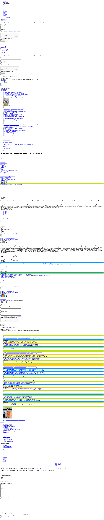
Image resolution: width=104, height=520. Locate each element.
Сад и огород (12, 113)
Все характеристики (4, 221)
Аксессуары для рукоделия (20, 96)
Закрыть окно (3, 47)
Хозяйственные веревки (19, 93)
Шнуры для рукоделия (18, 92)
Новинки (5, 445)
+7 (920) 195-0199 (4, 50)
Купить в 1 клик (11, 235)
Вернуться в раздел (4, 170)
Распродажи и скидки (7, 447)
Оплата (4, 12)
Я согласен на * (12, 497)
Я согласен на (12, 31)
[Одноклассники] (3, 242)
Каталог (2, 422)
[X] (6, 242)
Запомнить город (6, 5)
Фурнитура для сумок (17, 114)
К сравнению (10, 265)
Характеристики (3, 176)
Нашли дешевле (11, 238)
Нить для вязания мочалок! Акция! (25, 106)
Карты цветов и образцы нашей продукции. (31, 97)
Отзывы (4, 10)
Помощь (4, 15)
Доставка (5, 11)
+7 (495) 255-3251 (4, 49)
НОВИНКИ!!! (13, 107)
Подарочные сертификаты (20, 111)
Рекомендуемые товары (8, 448)
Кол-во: (2, 236)
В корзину (8, 234)
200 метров (5, 212)
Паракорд (10, 110)
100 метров (5, 211)
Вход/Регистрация (6, 17)
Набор (1, 172)
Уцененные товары (7, 449)
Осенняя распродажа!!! (18, 109)
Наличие (2, 180)
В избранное (3, 267)
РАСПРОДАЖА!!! (15, 112)
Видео (1, 182)
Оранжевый (5, 218)
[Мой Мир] (4, 242)
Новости (4, 13)
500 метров (5, 213)
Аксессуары (2, 177)
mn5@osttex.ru (57, 465)
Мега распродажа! (13, 105)
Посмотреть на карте (38, 468)
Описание (2, 174)
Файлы (1, 181)
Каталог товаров (4, 89)
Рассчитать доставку (14, 239)
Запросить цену (11, 517)
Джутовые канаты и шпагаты (22, 94)
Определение (5, 2)
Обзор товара (3, 171)
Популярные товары (7, 446)
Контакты (5, 14)
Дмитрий (52, 470)
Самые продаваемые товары (6, 332)
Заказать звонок (3, 19)
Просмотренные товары (5, 333)
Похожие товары (3, 179)
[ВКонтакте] (1, 242)
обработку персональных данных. (15, 31)
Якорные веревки (15, 115)
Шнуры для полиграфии (19, 116)
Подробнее (72, 264)
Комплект (2, 173)
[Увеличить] (12, 184)
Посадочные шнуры (16, 95)
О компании (5, 7)
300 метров (5, 214)
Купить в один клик (14, 498)
